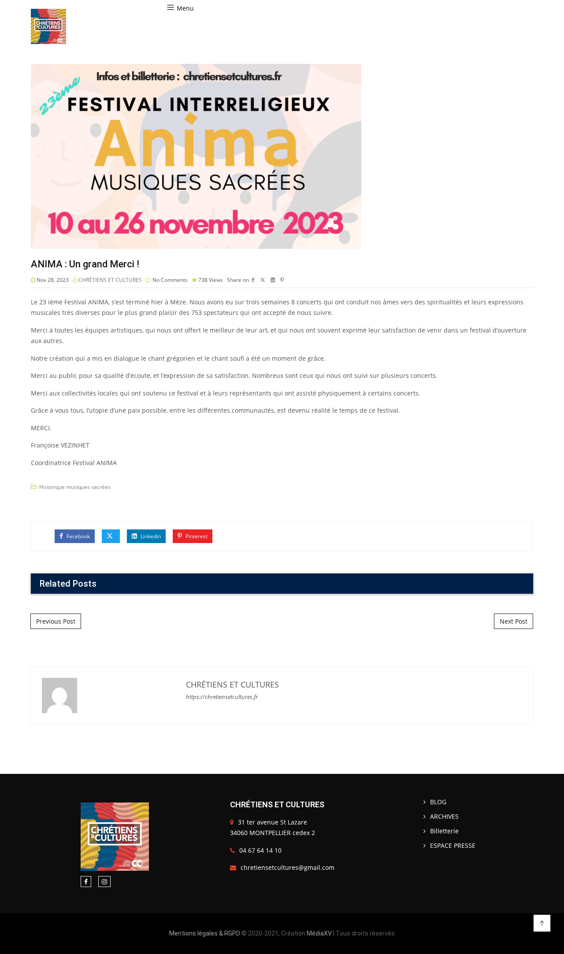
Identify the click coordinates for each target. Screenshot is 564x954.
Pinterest (196, 536)
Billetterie (444, 831)
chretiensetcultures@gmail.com (287, 867)
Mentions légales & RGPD (204, 933)
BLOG (438, 802)
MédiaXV (319, 933)
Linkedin (150, 536)
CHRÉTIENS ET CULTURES (110, 280)
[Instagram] (104, 881)
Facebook (77, 536)
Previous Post (55, 621)
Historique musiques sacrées (75, 487)
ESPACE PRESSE (452, 845)
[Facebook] (86, 881)
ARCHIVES (444, 816)
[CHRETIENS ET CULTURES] (48, 26)
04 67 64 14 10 (260, 850)
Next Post (513, 621)
